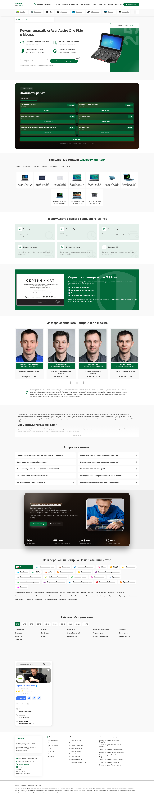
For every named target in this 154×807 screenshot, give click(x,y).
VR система (95, 12)
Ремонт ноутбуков (75, 740)
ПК (51, 12)
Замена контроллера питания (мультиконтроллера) (38, 127)
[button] (73, 382)
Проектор (64, 12)
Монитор (110, 12)
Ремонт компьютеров (76, 745)
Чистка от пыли (84, 127)
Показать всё (77, 139)
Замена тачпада (84, 116)
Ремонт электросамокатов (77, 762)
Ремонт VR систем (75, 754)
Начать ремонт (132, 4)
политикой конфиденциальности (44, 65)
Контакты (118, 4)
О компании (73, 4)
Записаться (47, 110)
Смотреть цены (55, 524)
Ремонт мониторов (75, 756)
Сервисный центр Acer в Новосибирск (111, 752)
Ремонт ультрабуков (75, 759)
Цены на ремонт (85, 4)
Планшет (79, 12)
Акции (95, 4)
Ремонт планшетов (75, 751)
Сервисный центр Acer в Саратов (110, 765)
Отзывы (111, 4)
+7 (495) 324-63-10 (44, 4)
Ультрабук (125, 12)
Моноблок (37, 12)
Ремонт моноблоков (75, 743)
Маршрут (22, 698)
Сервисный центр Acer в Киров (109, 762)
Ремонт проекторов (75, 748)
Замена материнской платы (30, 116)
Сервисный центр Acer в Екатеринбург (112, 749)
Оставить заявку (38, 524)
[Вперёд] (137, 12)
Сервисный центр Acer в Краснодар (111, 759)
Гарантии (102, 4)
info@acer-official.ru (24, 767)
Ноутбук (22, 12)
